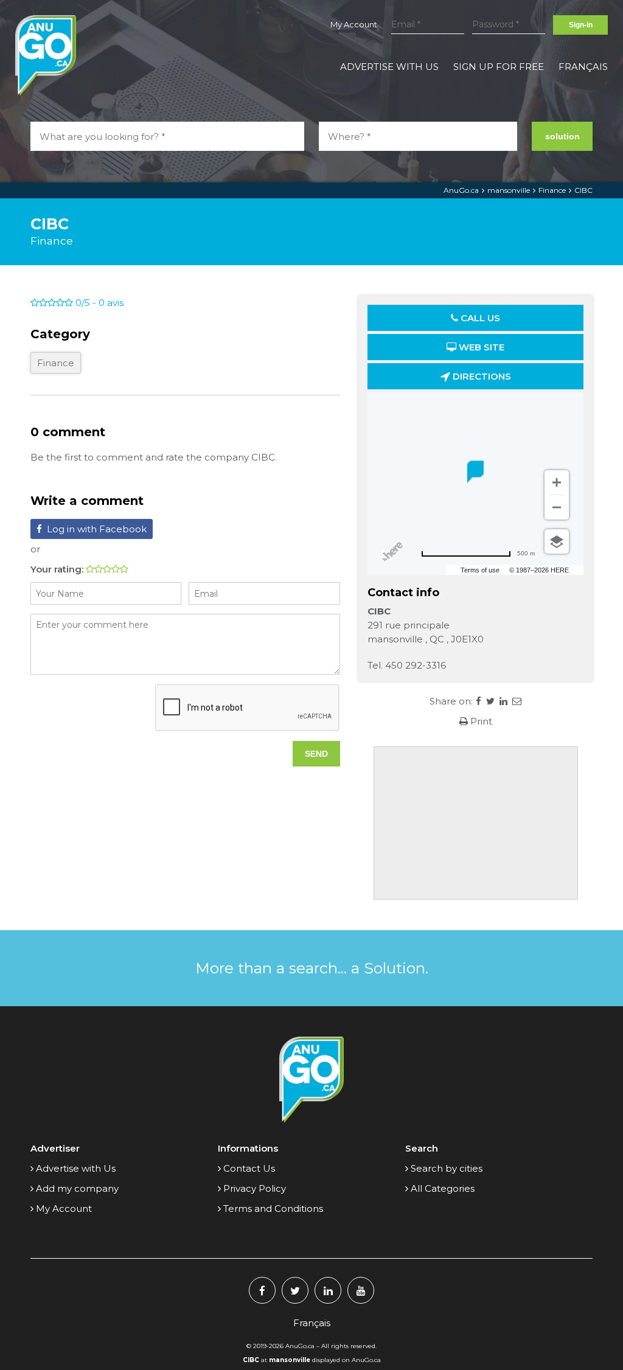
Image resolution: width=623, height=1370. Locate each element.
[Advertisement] (475, 823)
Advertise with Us (389, 66)
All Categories (443, 1188)
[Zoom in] (557, 482)
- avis (99, 302)
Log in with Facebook (97, 529)
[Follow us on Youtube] (360, 1290)
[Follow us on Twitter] (295, 1290)
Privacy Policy (254, 1188)
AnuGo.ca (461, 190)
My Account (353, 24)
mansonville (508, 190)
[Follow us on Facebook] (262, 1290)
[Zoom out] (557, 507)
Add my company (77, 1188)
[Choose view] (557, 541)
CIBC (583, 190)
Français (583, 66)
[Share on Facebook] (478, 701)
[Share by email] (516, 701)
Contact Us (249, 1168)
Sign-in (581, 25)
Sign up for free (498, 66)
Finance (552, 190)
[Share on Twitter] (490, 701)
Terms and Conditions (273, 1208)
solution (562, 136)
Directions (480, 376)
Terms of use (480, 570)
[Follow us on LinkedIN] (328, 1290)
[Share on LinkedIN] (503, 701)
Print (480, 721)
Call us (479, 318)
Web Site (480, 347)
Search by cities (446, 1168)
